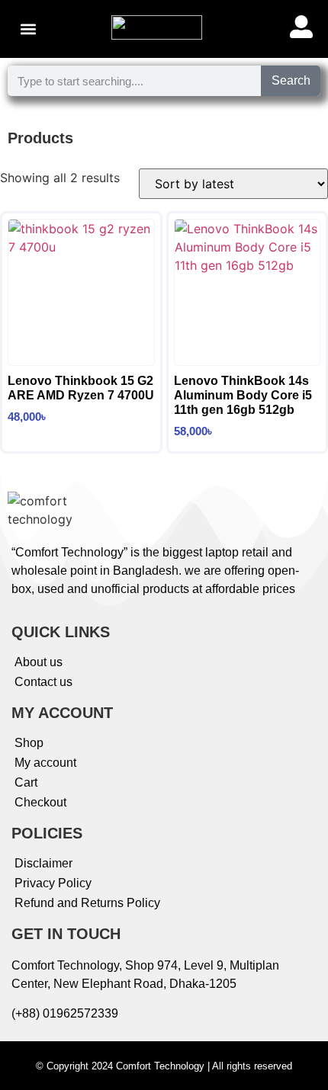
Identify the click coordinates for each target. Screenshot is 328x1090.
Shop (28, 742)
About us (38, 662)
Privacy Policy (53, 883)
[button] (27, 29)
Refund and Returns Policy (87, 902)
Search (291, 80)
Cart (25, 782)
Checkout (40, 802)
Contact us (43, 681)
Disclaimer (43, 863)
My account (45, 762)
